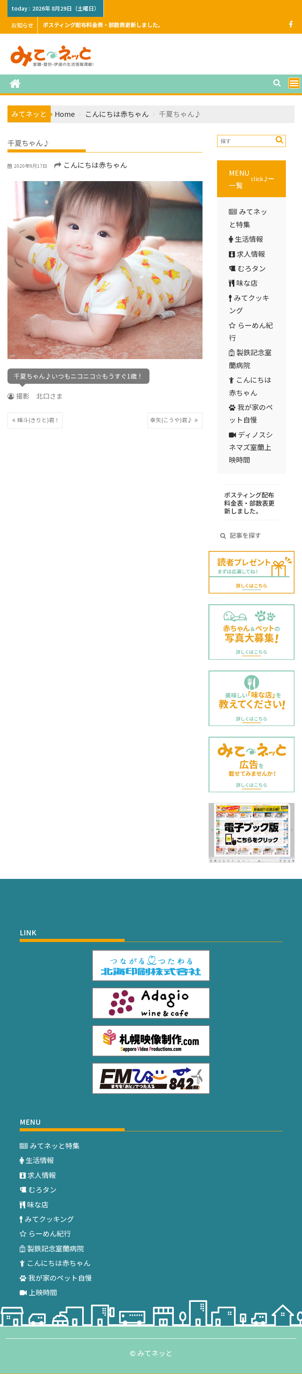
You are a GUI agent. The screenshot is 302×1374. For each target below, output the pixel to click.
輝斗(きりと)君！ (38, 420)
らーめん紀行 (49, 1233)
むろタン (252, 268)
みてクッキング (49, 1219)
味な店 (247, 283)
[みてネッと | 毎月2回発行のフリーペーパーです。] (15, 83)
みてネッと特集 (54, 1145)
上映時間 (43, 1292)
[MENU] (294, 83)
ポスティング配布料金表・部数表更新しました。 (103, 25)
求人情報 (251, 254)
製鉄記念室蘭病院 (55, 1248)
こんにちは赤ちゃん (95, 165)
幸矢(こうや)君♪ (171, 420)
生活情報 (249, 239)
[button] (251, 179)
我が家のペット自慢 (60, 1277)
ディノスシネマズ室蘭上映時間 (251, 447)
